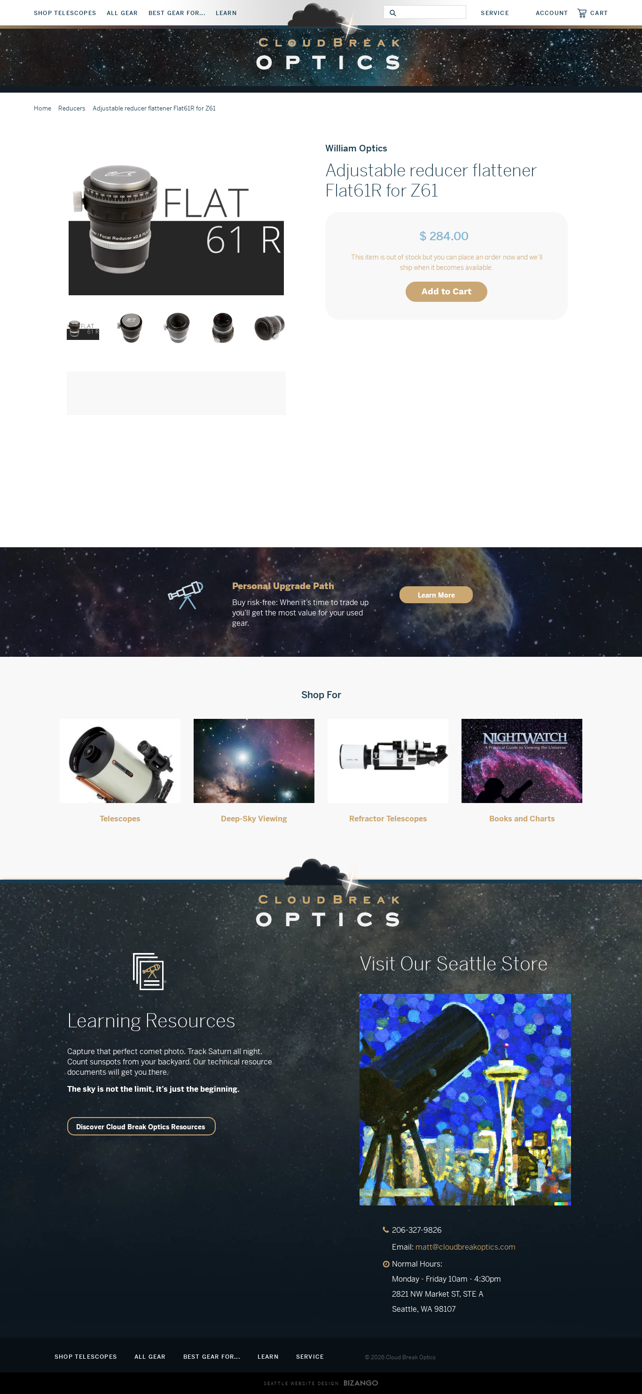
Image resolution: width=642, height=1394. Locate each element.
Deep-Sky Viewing (254, 819)
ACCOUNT (552, 13)
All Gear (122, 13)
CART (599, 13)
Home (42, 108)
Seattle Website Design (301, 1383)
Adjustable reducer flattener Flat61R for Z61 (154, 108)
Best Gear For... (177, 13)
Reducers (72, 108)
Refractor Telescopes (388, 819)
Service (495, 13)
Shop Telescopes (65, 13)
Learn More (436, 595)
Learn (226, 13)
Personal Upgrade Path (283, 586)
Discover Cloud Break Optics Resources (140, 1127)
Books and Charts (522, 819)
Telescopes (120, 819)
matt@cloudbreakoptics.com (465, 1247)
